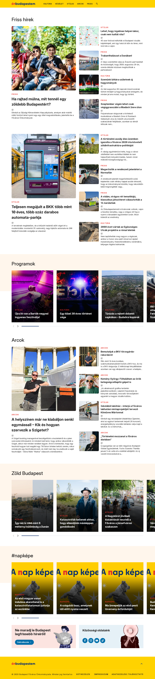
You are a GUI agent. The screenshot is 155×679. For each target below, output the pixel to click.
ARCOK (15, 415)
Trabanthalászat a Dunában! (116, 55)
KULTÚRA (105, 76)
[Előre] (18, 326)
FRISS (15, 94)
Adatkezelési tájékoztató (127, 674)
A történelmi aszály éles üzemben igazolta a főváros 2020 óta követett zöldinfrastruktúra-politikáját (121, 142)
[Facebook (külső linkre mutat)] (85, 640)
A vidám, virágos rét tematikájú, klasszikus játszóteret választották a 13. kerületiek (121, 199)
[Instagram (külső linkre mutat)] (90, 640)
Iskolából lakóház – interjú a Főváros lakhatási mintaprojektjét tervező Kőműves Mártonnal (121, 409)
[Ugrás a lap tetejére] (141, 664)
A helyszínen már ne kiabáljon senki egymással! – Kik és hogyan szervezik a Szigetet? (43, 424)
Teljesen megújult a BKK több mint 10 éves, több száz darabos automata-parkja (42, 212)
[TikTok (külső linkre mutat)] (102, 640)
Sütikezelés (83, 674)
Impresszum (101, 674)
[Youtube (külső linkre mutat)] (96, 640)
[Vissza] (13, 326)
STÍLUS (104, 27)
